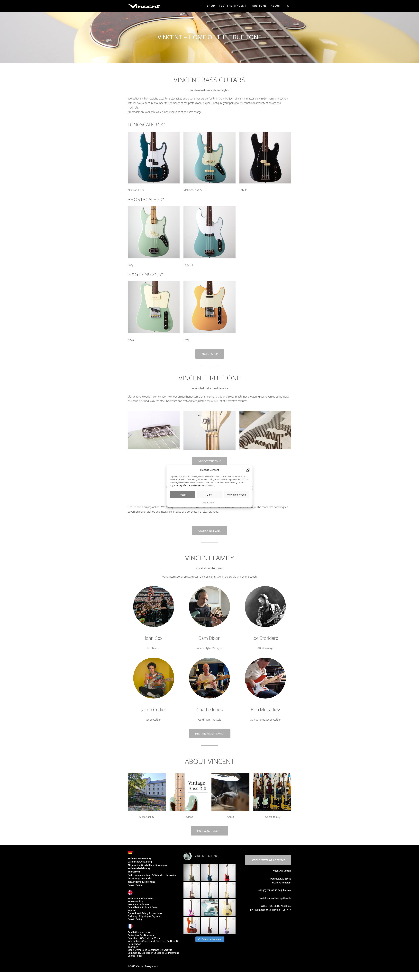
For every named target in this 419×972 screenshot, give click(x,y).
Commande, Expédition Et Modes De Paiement (153, 952)
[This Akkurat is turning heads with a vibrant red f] (227, 872)
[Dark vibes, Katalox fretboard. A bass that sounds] (209, 925)
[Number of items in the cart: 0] (288, 6)
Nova (131, 340)
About (230, 816)
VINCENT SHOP (209, 354)
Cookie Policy (208, 502)
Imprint (132, 910)
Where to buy (272, 816)
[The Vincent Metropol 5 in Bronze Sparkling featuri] (191, 890)
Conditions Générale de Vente (144, 938)
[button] (247, 469)
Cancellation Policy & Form (142, 907)
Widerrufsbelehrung (139, 868)
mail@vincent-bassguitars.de (275, 898)
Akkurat (132, 190)
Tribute (243, 190)
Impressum (134, 871)
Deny (209, 494)
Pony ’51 (188, 265)
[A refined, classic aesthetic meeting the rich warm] (227, 890)
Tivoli (186, 340)
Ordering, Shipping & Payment (144, 916)
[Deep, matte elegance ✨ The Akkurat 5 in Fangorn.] (191, 872)
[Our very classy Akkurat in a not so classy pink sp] (191, 907)
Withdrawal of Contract (140, 898)
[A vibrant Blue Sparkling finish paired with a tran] (209, 872)
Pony (130, 265)
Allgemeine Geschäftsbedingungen (147, 865)
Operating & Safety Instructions (145, 913)
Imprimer (133, 946)
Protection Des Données (141, 935)
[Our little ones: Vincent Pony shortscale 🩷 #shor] (227, 907)
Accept (182, 494)
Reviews (188, 816)
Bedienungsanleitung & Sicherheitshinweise (152, 875)
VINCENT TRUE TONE (210, 461)
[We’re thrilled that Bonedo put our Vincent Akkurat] (209, 907)
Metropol (188, 190)
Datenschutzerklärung (140, 861)
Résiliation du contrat (139, 932)
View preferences (236, 494)
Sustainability (146, 816)
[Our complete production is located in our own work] (191, 925)
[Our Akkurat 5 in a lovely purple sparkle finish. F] (227, 925)
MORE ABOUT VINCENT (209, 830)
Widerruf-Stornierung (139, 858)
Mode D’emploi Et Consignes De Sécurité (150, 949)
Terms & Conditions (138, 904)
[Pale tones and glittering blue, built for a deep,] (209, 890)
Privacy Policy (135, 901)
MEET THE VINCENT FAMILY (209, 733)
